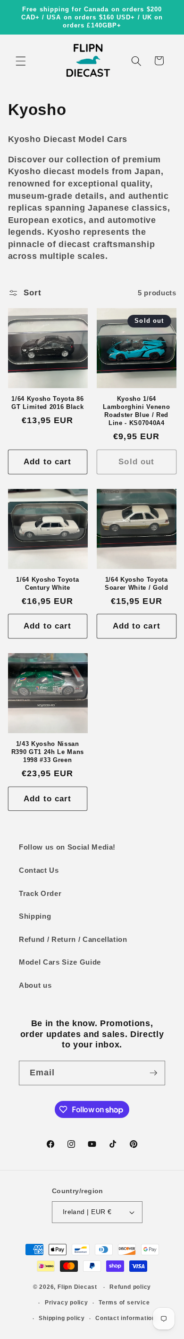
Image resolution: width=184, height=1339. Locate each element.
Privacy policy (66, 1302)
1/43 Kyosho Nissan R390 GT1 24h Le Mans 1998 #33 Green (47, 751)
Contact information (125, 1318)
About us (35, 985)
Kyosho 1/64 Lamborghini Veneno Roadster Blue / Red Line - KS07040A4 (136, 410)
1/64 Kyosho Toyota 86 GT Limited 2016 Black (47, 402)
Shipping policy (62, 1318)
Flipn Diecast (77, 1287)
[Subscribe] (153, 1073)
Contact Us (39, 870)
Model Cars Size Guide (60, 962)
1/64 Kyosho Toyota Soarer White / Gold (136, 583)
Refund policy (130, 1287)
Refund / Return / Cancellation (73, 939)
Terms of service (124, 1302)
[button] (20, 60)
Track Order (40, 893)
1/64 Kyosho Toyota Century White (47, 583)
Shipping (35, 916)
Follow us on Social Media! (67, 847)
